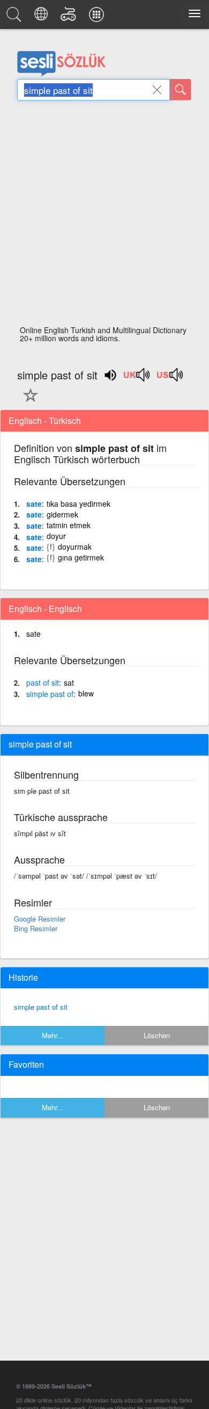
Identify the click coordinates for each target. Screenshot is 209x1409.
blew (86, 693)
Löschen (157, 1035)
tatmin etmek (69, 525)
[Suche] (180, 89)
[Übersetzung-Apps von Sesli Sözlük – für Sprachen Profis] (98, 17)
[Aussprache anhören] (137, 378)
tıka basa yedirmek (78, 503)
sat (69, 682)
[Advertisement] (104, 216)
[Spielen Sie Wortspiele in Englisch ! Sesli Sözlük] (70, 17)
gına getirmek (81, 557)
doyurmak (75, 546)
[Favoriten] (28, 401)
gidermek (62, 514)
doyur (56, 535)
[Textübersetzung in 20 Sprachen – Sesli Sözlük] (42, 17)
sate (34, 503)
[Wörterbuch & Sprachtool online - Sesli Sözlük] (15, 17)
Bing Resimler (35, 928)
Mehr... (52, 1035)
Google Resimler (39, 919)
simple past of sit (41, 1007)
